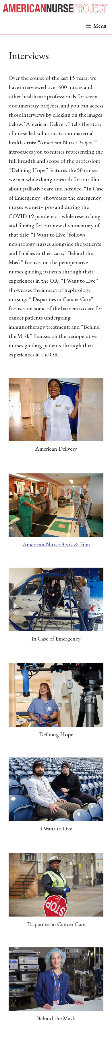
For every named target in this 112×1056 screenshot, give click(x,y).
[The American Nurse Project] (57, 8)
